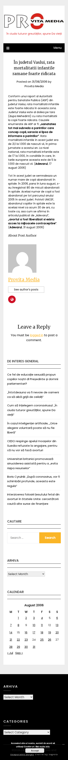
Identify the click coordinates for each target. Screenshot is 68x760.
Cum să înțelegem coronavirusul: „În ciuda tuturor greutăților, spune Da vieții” (32, 410)
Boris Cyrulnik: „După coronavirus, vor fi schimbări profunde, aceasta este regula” (33, 481)
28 (10, 647)
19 (49, 632)
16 (26, 632)
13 (57, 625)
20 (57, 632)
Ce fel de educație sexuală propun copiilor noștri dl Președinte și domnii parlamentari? (32, 379)
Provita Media (34, 86)
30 (26, 647)
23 (26, 640)
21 (11, 640)
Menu (57, 48)
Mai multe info (43, 746)
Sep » (19, 653)
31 (34, 647)
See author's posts (26, 289)
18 (42, 632)
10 (34, 625)
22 (18, 640)
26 (49, 640)
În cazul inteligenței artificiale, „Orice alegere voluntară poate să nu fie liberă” (32, 428)
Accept (35, 750)
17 (34, 632)
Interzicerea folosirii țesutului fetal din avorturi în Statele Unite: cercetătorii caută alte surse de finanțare (33, 499)
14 (10, 632)
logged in (36, 335)
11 (42, 625)
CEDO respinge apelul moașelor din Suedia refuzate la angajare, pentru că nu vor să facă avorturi (32, 445)
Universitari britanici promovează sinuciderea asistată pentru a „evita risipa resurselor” (32, 463)
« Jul (10, 653)
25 (42, 640)
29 (18, 647)
